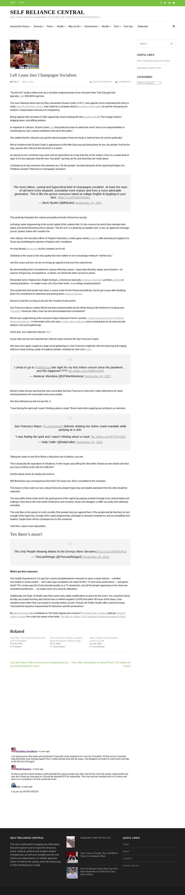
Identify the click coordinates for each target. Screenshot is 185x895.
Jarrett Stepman (21, 613)
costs (21, 96)
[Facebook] (161, 3)
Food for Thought (102, 82)
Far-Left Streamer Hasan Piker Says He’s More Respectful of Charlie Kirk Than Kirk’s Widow (99, 871)
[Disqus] (70, 707)
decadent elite (90, 117)
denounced (32, 248)
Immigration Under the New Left (95, 837)
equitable (15, 311)
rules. (88, 349)
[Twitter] (165, 3)
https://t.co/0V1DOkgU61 (74, 197)
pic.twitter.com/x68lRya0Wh (86, 370)
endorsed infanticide (91, 280)
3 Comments (124, 82)
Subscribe (143, 26)
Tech (116, 26)
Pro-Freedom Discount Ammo (153, 61)
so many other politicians (73, 321)
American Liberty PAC (149, 68)
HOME (126, 844)
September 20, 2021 (89, 442)
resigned (93, 238)
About (126, 851)
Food (49, 26)
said (52, 127)
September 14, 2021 (88, 202)
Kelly (16, 82)
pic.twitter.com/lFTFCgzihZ (108, 436)
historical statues (73, 294)
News (21, 3)
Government (90, 26)
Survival (38, 26)
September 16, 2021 (98, 376)
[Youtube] (174, 3)
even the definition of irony (29, 106)
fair (48, 332)
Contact (128, 858)
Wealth (105, 26)
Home (12, 3)
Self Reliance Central (47, 12)
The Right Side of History (94, 613)
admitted (116, 280)
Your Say (128, 26)
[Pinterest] (169, 3)
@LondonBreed (53, 426)
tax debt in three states (89, 106)
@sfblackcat (43, 367)
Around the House (19, 26)
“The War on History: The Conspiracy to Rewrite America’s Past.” (93, 616)
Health (60, 26)
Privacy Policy (131, 865)
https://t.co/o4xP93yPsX (110, 551)
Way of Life (74, 26)
